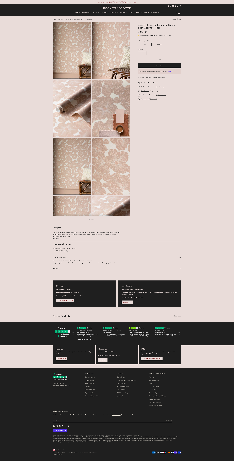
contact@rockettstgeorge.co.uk (62, 386)
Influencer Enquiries (123, 387)
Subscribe (169, 420)
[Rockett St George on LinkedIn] (173, 6)
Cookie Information (154, 399)
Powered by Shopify (57, 454)
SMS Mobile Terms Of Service (158, 396)
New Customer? (90, 380)
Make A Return (89, 383)
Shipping (148, 77)
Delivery (87, 387)
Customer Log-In (90, 377)
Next (180, 19)
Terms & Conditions (155, 402)
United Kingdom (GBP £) (60, 450)
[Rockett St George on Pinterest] (175, 6)
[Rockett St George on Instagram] (170, 6)
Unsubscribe (120, 396)
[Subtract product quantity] (139, 53)
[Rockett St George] (117, 8)
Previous (174, 19)
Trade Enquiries (121, 390)
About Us (151, 377)
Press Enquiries (121, 383)
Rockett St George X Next (92, 396)
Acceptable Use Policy (155, 405)
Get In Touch (121, 377)
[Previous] (93, 2)
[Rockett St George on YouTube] (180, 6)
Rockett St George (66, 452)
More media (91, 219)
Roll (145, 45)
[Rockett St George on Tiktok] (178, 6)
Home (54, 19)
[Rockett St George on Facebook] (168, 6)
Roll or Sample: (143, 41)
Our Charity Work (154, 387)
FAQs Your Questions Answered (126, 380)
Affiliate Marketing (122, 393)
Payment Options (90, 393)
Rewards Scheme (90, 390)
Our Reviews (152, 390)
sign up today (167, 35)
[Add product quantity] (145, 53)
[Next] (141, 2)
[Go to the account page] (176, 12)
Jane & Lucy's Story (154, 380)
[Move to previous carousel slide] (175, 316)
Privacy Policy (153, 393)
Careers (151, 383)
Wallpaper (61, 19)
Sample (159, 45)
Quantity (140, 50)
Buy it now (159, 65)
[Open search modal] (54, 12)
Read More (56, 238)
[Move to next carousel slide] (179, 316)
